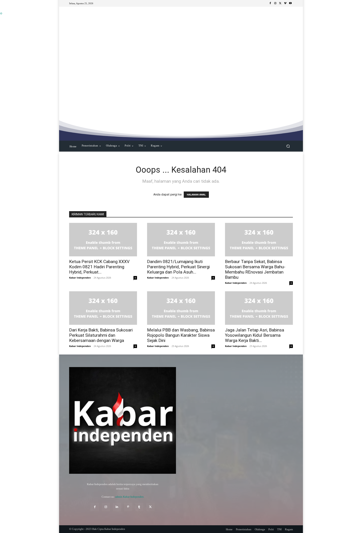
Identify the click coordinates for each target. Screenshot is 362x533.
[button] (288, 146)
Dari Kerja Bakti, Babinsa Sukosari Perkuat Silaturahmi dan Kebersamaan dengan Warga (101, 335)
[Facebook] (270, 3)
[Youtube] (290, 3)
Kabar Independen (80, 277)
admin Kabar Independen (129, 496)
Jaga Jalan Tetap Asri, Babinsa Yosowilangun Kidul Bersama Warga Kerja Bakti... (254, 335)
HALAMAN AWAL (196, 194)
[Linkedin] (117, 507)
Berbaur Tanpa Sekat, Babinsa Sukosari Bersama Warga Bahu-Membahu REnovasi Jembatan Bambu (255, 269)
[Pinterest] (128, 507)
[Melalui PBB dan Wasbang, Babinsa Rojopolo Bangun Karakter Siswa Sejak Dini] (181, 308)
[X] (280, 3)
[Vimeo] (285, 3)
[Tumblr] (139, 507)
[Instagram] (275, 3)
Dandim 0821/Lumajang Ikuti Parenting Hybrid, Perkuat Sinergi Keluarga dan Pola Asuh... (178, 267)
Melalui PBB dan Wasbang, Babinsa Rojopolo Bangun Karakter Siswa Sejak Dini (181, 335)
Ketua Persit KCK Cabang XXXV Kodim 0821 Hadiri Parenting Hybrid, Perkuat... (99, 267)
